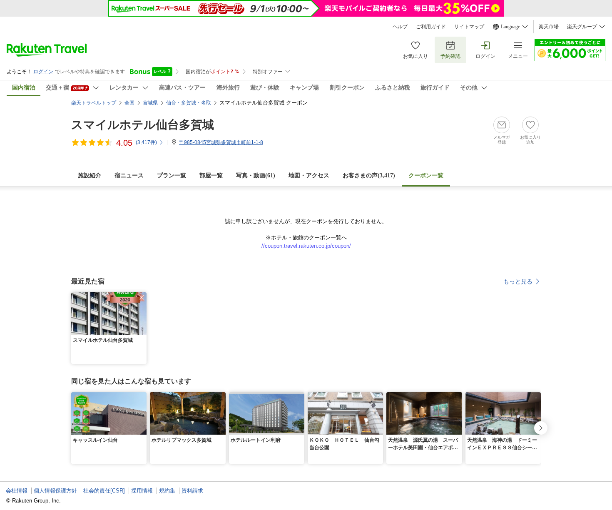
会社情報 (16, 491)
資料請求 (192, 491)
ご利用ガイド (431, 27)
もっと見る (517, 281)
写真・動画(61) (255, 175)
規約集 (167, 491)
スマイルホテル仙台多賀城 (142, 124)
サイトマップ (469, 27)
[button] (142, 297)
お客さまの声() (369, 175)
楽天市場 (549, 27)
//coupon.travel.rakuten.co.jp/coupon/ (306, 246)
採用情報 (142, 491)
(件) (146, 142)
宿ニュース (129, 175)
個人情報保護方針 (55, 491)
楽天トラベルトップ (93, 103)
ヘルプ (400, 27)
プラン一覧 (171, 175)
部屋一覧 (211, 175)
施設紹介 (89, 175)
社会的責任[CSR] (104, 491)
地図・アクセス (309, 175)
